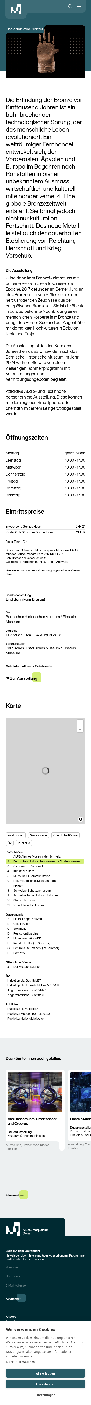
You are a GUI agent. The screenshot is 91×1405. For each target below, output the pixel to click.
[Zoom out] (80, 729)
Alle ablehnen (45, 1384)
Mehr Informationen (20, 1362)
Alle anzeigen (15, 1195)
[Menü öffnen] (80, 6)
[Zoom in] (80, 723)
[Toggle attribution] (80, 819)
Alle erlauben (45, 1373)
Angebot (11, 1316)
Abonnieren (13, 1298)
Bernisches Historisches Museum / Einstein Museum (41, 619)
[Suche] (69, 6)
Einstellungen (45, 1395)
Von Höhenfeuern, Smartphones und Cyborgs (32, 1121)
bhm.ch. (11, 574)
